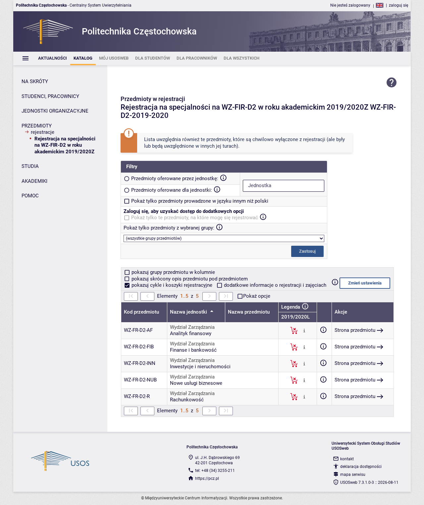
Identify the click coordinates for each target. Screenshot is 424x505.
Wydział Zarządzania (192, 327)
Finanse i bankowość (193, 350)
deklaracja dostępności (361, 466)
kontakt (347, 459)
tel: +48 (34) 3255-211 (215, 470)
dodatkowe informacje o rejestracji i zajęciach (274, 285)
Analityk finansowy (190, 333)
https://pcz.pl (207, 478)
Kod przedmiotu (141, 312)
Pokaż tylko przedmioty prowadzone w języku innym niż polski (199, 201)
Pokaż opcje (256, 296)
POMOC (30, 196)
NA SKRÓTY (35, 81)
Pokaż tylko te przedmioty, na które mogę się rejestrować (194, 218)
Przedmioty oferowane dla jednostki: (171, 190)
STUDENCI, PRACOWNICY (50, 96)
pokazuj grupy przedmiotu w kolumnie (172, 272)
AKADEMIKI (34, 181)
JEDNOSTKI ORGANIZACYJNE (55, 111)
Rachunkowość (187, 400)
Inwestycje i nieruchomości (200, 367)
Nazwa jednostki (189, 312)
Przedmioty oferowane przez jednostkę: (175, 178)
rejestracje (42, 132)
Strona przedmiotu (355, 330)
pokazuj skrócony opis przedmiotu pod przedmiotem (189, 279)
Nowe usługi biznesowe (196, 383)
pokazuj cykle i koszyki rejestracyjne (172, 285)
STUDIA (30, 166)
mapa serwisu (352, 474)
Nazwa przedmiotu (249, 312)
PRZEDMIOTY (37, 126)
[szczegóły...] (304, 330)
